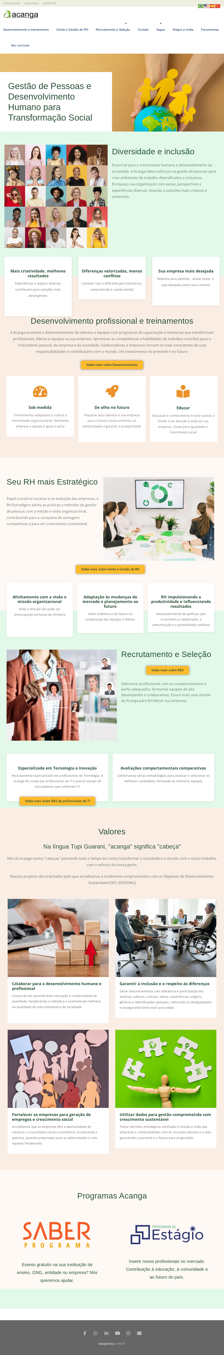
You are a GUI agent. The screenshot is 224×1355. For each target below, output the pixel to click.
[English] (206, 6)
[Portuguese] (201, 6)
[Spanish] (212, 6)
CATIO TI (119, 1343)
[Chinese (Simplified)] (218, 6)
